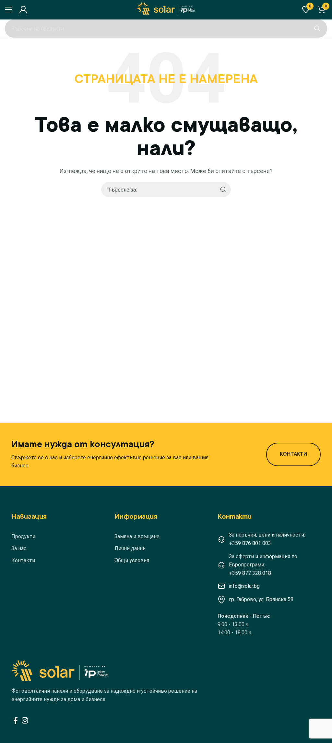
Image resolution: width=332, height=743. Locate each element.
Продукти (23, 536)
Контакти (23, 560)
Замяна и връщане (137, 536)
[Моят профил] (23, 9)
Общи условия (131, 560)
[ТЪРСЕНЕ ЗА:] (317, 28)
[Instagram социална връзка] (25, 720)
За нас (19, 548)
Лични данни (130, 548)
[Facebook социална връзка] (15, 720)
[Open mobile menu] (9, 9)
